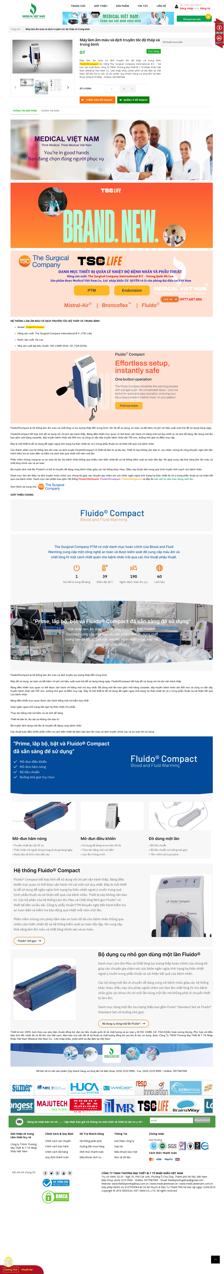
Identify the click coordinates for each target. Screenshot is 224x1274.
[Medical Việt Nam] (33, 10)
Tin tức (143, 6)
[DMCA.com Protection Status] (55, 1196)
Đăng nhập (187, 8)
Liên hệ (161, 6)
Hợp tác (118, 1146)
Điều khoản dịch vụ (90, 1157)
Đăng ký (205, 8)
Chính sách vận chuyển (58, 1141)
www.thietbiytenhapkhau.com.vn (130, 1183)
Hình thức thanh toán (92, 1151)
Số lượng (85, 88)
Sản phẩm (122, 6)
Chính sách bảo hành (57, 1146)
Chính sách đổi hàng (56, 1151)
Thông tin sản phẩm (25, 110)
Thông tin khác (50, 110)
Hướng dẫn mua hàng (92, 1146)
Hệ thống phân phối (91, 1141)
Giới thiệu (100, 6)
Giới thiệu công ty (124, 1141)
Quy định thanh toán (57, 1157)
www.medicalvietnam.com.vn (196, 1183)
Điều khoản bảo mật (125, 1151)
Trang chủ (78, 6)
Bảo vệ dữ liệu (122, 1157)
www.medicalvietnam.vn (164, 1183)
